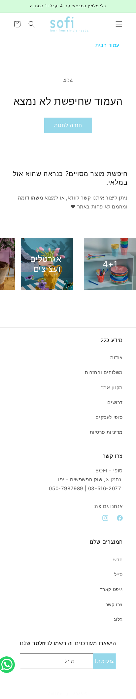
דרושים (115, 402)
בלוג (118, 619)
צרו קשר (114, 604)
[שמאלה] (53, 302)
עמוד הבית (107, 45)
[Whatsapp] (8, 657)
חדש (118, 559)
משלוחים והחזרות (104, 372)
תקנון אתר (112, 387)
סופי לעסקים (109, 417)
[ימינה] (82, 302)
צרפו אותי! (104, 661)
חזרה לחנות (68, 125)
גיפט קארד (111, 589)
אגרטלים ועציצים (46, 264)
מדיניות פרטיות (106, 432)
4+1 (110, 264)
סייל (118, 574)
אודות (116, 357)
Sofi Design (59, 693)
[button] (119, 24)
